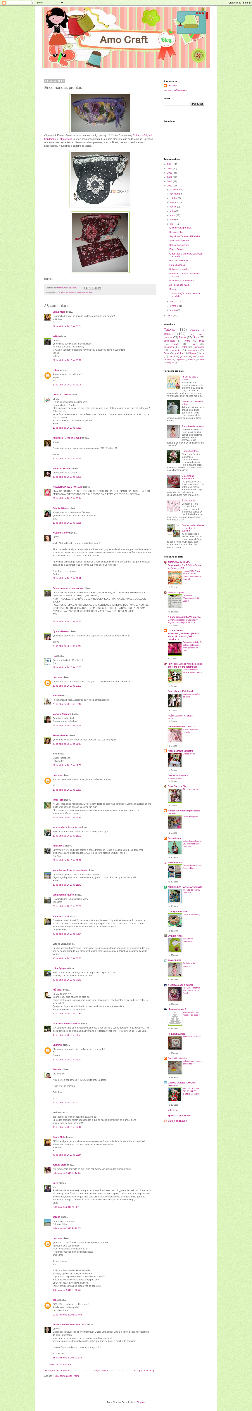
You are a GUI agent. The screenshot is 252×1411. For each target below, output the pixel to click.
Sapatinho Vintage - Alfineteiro (184, 236)
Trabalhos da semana (193, 426)
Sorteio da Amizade (179, 245)
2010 (170, 185)
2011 (170, 181)
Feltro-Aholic (65, 139)
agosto (173, 206)
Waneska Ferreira (62, 468)
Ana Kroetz (58, 845)
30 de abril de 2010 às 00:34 (67, 934)
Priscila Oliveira (61, 508)
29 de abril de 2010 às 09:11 (67, 578)
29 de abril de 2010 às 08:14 (67, 498)
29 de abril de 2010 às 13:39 (67, 790)
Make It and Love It (177, 1121)
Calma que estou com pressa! (68, 588)
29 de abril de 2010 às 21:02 (67, 836)
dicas (196, 337)
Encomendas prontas (180, 227)
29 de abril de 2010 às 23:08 (67, 906)
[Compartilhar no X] (92, 288)
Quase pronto (189, 754)
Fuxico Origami (176, 249)
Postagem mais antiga (144, 1370)
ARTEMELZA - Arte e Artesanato (185, 887)
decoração (169, 347)
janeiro (173, 310)
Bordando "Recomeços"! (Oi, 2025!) (191, 598)
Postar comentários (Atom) (66, 1376)
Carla (55, 1183)
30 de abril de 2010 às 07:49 (67, 980)
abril (172, 224)
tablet (202, 359)
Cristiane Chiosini (62, 394)
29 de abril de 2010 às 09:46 (67, 621)
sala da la (173, 1110)
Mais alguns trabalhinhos (188, 477)
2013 (170, 173)
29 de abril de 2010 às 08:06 (67, 477)
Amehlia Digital (176, 592)
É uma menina (189, 500)
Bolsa (167, 353)
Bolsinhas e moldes (179, 269)
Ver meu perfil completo (175, 90)
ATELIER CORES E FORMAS (67, 487)
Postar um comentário (60, 1364)
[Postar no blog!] (89, 288)
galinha (179, 353)
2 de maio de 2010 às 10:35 (67, 1228)
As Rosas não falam (179, 285)
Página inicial (101, 1370)
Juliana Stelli (59, 1165)
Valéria (56, 336)
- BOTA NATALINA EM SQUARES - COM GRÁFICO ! (191, 1091)
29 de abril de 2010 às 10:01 (67, 667)
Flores (182, 337)
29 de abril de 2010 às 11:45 (67, 744)
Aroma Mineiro (175, 862)
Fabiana (57, 695)
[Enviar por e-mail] (85, 288)
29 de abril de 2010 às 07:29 (67, 428)
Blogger (141, 1402)
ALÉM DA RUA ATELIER (180, 715)
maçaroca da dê (61, 916)
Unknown (57, 677)
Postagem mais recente (57, 1370)
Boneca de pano (190, 816)
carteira (61, 292)
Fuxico (194, 344)
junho (173, 215)
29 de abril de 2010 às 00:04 (67, 326)
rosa (201, 340)
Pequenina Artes (176, 1034)
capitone (180, 359)
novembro (175, 194)
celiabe (56, 1217)
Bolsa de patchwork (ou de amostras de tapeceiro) (192, 844)
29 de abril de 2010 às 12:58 (67, 765)
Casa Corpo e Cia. (177, 786)
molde (175, 343)
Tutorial (169, 329)
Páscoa (192, 353)
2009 (170, 315)
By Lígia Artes (175, 936)
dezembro (175, 189)
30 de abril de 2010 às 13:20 (67, 1059)
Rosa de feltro (176, 232)
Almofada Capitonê (179, 240)
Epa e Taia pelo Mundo (179, 1115)
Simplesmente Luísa (63, 895)
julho (172, 211)
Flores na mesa (177, 265)
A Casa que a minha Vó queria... (184, 617)
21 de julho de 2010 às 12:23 (67, 1357)
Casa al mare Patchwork (181, 691)
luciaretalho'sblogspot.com (67, 827)
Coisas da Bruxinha (178, 775)
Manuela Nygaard (62, 714)
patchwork (193, 350)
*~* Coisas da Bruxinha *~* (67, 1023)
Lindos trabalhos (190, 451)
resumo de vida (175, 778)
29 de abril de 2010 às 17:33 (67, 817)
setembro (175, 202)
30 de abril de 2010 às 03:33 (67, 958)
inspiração (199, 347)
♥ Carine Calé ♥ (61, 532)
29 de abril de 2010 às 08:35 (67, 523)
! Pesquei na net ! (177, 1009)
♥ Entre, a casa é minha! (180, 985)
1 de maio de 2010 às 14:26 (67, 1173)
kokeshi (191, 359)
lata (194, 356)
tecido (89, 292)
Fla (54, 656)
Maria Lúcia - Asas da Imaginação (70, 870)
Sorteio (173, 289)
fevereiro (174, 306)
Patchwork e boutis (178, 260)
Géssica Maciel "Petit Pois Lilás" (70, 1324)
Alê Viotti (57, 989)
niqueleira (81, 292)
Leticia (56, 370)
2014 (170, 168)
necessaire (71, 292)
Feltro (187, 340)
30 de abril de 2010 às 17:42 (67, 1127)
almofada (169, 340)
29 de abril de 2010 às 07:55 (67, 458)
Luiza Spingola (60, 968)
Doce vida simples (177, 1058)
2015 (170, 164)
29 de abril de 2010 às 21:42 (67, 885)
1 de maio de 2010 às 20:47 (67, 1207)
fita (202, 353)
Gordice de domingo (192, 914)
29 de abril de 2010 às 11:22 (67, 725)
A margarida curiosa (178, 911)
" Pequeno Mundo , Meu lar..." (183, 726)
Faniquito (57, 1069)
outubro (174, 198)
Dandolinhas (174, 838)
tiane (55, 1300)
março (173, 301)
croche (172, 356)
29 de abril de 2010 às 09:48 (67, 646)
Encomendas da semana (181, 280)
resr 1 (170, 718)
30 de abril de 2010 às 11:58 (67, 1035)
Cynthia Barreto (61, 631)
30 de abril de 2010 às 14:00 (67, 1102)
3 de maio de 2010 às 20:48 (67, 1290)
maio (172, 219)
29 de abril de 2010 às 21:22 (67, 860)
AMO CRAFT (174, 960)
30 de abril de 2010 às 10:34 (67, 1013)
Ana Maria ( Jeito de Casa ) (67, 438)
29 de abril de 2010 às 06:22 (67, 360)
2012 (170, 177)
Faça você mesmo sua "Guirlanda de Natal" (191, 990)
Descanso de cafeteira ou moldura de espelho (193, 528)
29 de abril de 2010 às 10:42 (67, 704)
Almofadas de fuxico (192, 1037)
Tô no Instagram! (190, 789)
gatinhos (184, 356)
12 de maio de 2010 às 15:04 (67, 1314)
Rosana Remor (60, 735)
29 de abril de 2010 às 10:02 (67, 686)
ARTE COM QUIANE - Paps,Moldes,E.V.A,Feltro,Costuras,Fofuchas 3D (185, 565)
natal (184, 347)
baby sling (171, 363)
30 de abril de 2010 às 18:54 (67, 1155)
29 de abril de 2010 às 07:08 (67, 384)
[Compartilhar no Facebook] (96, 288)
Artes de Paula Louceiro (180, 751)
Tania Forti (58, 800)
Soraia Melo (59, 312)
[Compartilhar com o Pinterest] (99, 288)
